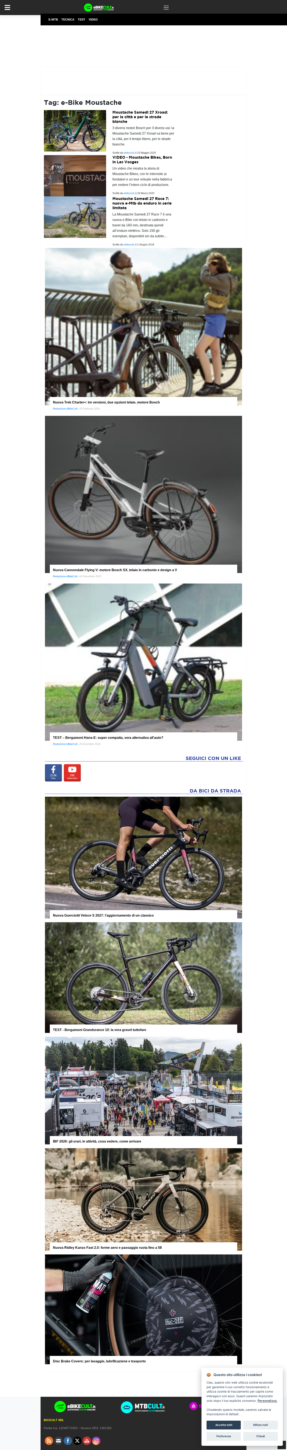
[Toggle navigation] (166, 7)
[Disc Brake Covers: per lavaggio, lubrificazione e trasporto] (143, 1309)
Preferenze (223, 1436)
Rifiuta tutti (260, 1425)
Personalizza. (267, 1400)
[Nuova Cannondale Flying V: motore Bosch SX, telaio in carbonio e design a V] (143, 494)
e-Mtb (53, 19)
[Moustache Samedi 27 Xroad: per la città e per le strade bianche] (75, 130)
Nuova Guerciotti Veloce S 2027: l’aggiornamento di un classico (103, 915)
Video (93, 19)
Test (81, 19)
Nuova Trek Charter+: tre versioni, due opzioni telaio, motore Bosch (106, 402)
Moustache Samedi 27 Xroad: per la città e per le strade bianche (140, 116)
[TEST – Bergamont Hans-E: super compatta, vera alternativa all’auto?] (143, 662)
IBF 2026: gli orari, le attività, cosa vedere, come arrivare (97, 1141)
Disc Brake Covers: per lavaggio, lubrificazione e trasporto (99, 1361)
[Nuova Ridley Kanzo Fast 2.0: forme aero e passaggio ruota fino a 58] (143, 1199)
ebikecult (129, 152)
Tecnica (67, 19)
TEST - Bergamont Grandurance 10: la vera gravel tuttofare (99, 1030)
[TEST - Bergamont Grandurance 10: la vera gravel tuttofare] (143, 977)
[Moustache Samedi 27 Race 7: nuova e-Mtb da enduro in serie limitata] (75, 217)
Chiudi (260, 1436)
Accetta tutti (223, 1425)
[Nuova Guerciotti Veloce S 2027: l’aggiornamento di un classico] (143, 857)
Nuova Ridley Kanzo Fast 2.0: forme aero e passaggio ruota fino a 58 (107, 1247)
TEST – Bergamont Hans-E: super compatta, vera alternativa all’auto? (108, 737)
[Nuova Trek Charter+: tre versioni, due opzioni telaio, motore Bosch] (143, 326)
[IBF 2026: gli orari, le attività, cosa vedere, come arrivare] (143, 1090)
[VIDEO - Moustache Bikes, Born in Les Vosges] (75, 175)
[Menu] (7, 7)
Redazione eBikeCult (65, 408)
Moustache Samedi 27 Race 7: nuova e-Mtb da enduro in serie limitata (142, 203)
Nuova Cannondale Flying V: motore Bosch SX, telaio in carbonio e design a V (115, 570)
